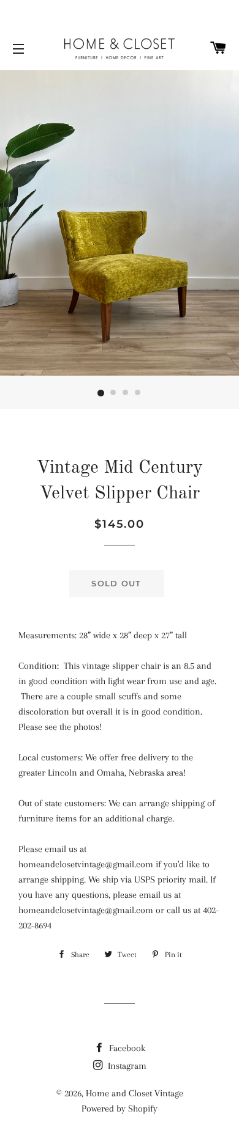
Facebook (126, 1048)
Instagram (125, 1065)
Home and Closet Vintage (134, 1093)
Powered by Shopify (119, 1108)
